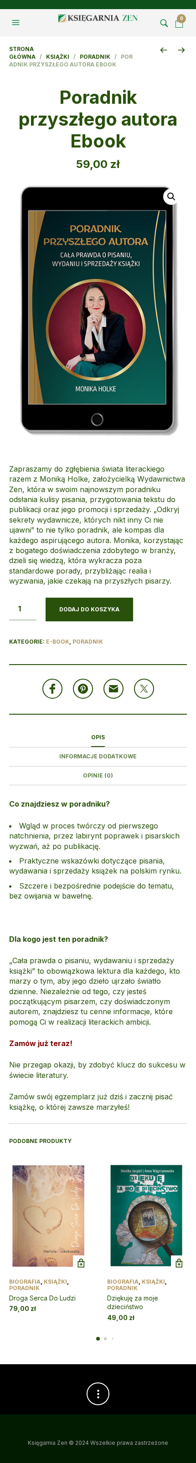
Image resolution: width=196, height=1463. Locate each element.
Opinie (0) (98, 775)
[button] (16, 22)
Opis (98, 737)
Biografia (25, 1281)
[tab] (98, 737)
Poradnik (95, 56)
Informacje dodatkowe (98, 756)
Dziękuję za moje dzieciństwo (132, 1302)
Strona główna (22, 53)
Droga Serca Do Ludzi (42, 1298)
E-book (57, 641)
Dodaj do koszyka (89, 609)
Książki (57, 56)
